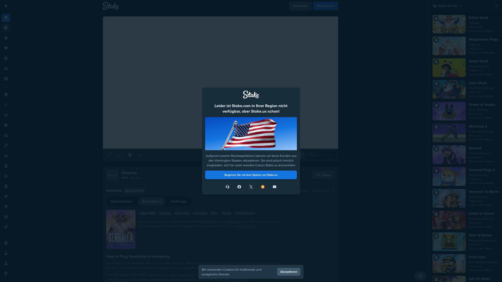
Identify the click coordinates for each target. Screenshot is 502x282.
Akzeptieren (288, 271)
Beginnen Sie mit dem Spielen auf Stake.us (251, 175)
